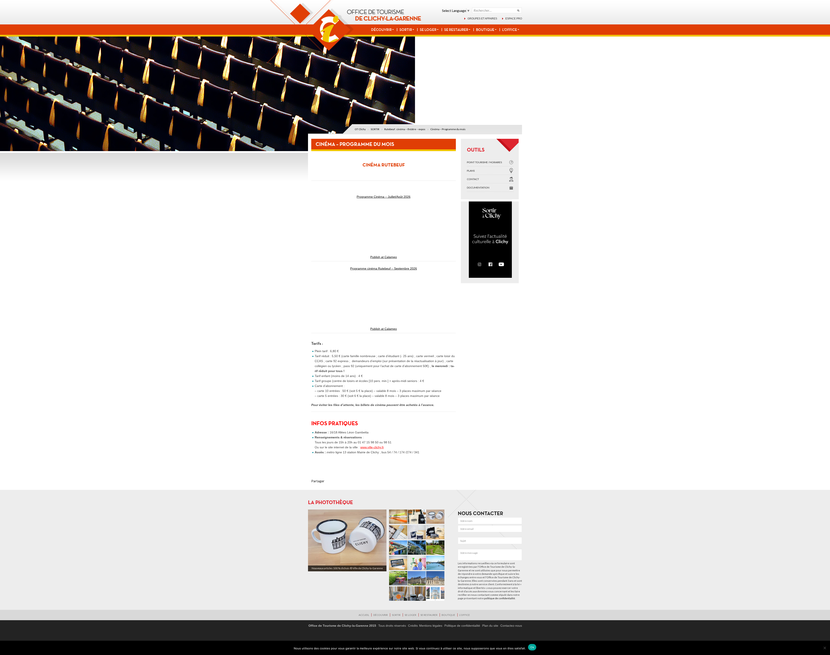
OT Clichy (360, 129)
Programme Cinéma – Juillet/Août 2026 (383, 196)
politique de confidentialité (499, 598)
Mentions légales (430, 625)
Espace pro (513, 18)
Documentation (478, 187)
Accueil (364, 615)
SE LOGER (428, 29)
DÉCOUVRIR (381, 29)
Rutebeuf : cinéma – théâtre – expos (404, 129)
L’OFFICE (509, 29)
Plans (471, 170)
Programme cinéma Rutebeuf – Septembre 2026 (383, 268)
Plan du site (490, 625)
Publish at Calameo (383, 257)
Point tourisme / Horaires (484, 162)
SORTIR (405, 29)
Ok (532, 647)
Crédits (413, 625)
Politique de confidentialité (462, 625)
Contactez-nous (511, 625)
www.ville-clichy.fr (372, 447)
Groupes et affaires (482, 18)
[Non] (824, 648)
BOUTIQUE (485, 29)
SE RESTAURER (456, 29)
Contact (473, 179)
